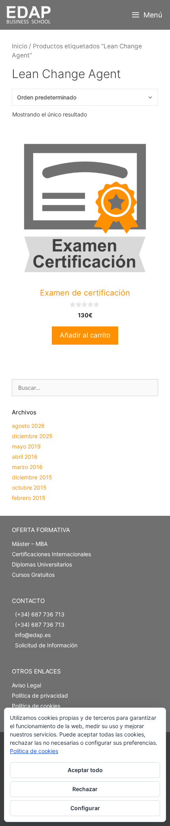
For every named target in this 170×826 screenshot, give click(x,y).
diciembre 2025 (32, 436)
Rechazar (85, 789)
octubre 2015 (29, 487)
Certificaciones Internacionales (51, 554)
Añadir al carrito (85, 335)
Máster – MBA (29, 543)
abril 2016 (25, 456)
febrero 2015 (28, 497)
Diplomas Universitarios (42, 564)
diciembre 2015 (32, 477)
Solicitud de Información (46, 645)
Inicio (19, 46)
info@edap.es (33, 634)
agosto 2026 (28, 425)
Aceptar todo (85, 770)
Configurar (85, 808)
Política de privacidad (40, 695)
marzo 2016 (27, 467)
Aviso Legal (26, 685)
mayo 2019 (26, 446)
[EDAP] (30, 15)
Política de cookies (36, 705)
